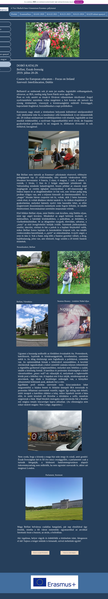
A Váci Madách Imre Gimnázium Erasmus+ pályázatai (33, 8)
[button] (52, 39)
